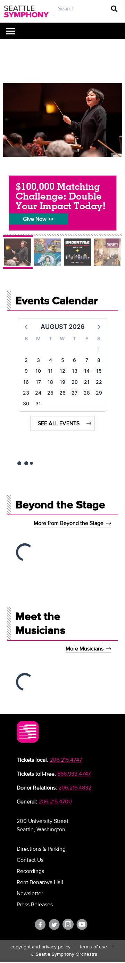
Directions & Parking (41, 848)
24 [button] (38, 393)
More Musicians (84, 648)
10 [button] (38, 371)
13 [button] (74, 371)
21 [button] (87, 382)
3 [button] (38, 360)
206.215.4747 (66, 759)
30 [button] (26, 403)
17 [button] (38, 382)
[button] (27, 326)
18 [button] (50, 382)
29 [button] (99, 393)
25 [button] (50, 393)
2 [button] (26, 360)
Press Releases (35, 904)
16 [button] (26, 382)
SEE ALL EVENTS (59, 423)
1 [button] (99, 349)
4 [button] (50, 360)
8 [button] (98, 360)
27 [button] (74, 393)
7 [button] (86, 360)
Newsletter (30, 893)
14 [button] (87, 371)
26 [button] (62, 393)
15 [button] (99, 371)
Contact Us (30, 860)
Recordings (30, 871)
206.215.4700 (55, 801)
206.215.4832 (74, 787)
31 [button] (38, 403)
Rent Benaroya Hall (40, 882)
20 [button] (75, 382)
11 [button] (50, 371)
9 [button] (26, 371)
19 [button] (62, 382)
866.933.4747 (74, 773)
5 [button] (62, 360)
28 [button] (87, 393)
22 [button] (99, 382)
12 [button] (62, 371)
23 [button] (26, 393)
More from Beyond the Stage (68, 523)
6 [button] (74, 360)
